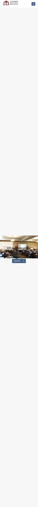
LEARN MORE (17, 261)
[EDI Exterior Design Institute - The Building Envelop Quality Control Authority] (10, 4)
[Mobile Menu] (33, 4)
